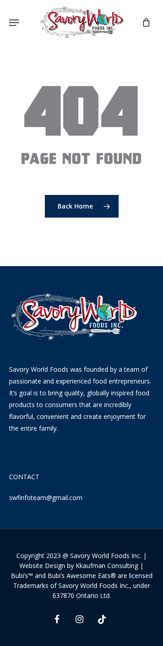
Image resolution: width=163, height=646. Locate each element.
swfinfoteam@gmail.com (45, 497)
